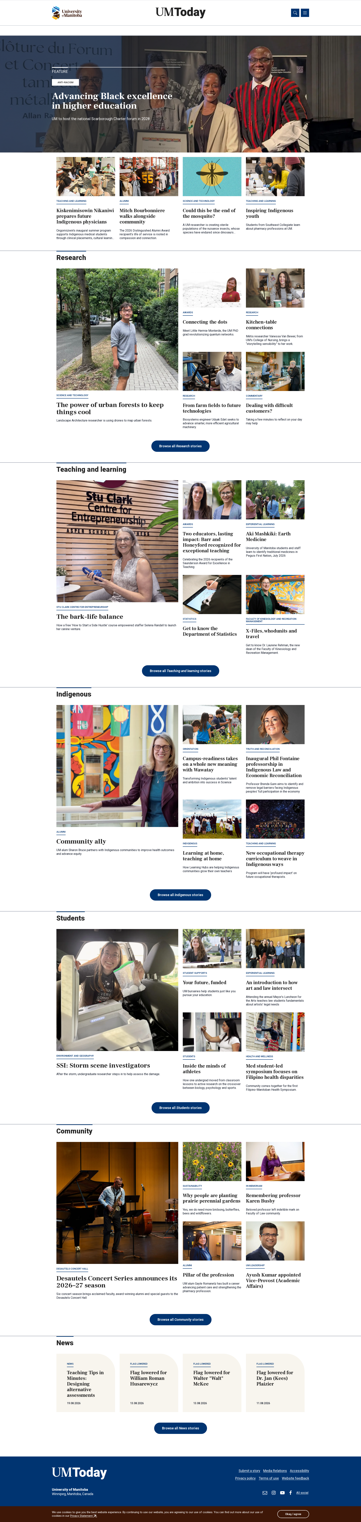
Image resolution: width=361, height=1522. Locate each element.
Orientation (190, 749)
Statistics (189, 618)
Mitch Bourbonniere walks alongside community (142, 216)
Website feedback (295, 1478)
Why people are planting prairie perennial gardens (211, 1198)
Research (252, 312)
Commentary (254, 395)
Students (189, 1056)
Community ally (81, 841)
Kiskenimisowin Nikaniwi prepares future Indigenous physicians (85, 216)
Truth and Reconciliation (263, 749)
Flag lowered (139, 1363)
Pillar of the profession (208, 1275)
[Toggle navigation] (305, 13)
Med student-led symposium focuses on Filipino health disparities (275, 1072)
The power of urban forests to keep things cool (110, 408)
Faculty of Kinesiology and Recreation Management (271, 620)
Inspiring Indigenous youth (269, 213)
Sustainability (192, 1185)
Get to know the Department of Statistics (210, 631)
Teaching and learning (71, 201)
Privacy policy (245, 1478)
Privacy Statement (83, 1515)
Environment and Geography (75, 1055)
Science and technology (199, 201)
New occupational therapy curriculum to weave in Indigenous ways (275, 859)
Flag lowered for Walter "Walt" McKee (211, 1378)
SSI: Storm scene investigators (103, 1065)
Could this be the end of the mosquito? (209, 213)
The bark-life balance (89, 616)
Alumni (124, 201)
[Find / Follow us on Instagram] (273, 1493)
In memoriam (254, 1185)
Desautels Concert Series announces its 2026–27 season (116, 1282)
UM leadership (255, 1265)
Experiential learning (260, 524)
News (70, 1363)
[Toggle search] (295, 13)
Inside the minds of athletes (204, 1069)
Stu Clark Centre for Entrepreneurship (82, 607)
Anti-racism (65, 82)
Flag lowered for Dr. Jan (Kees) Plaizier (274, 1378)
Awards (188, 312)
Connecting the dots (205, 322)
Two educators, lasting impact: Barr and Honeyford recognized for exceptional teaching (212, 542)
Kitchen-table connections (261, 325)
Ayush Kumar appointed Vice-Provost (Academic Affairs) (273, 1281)
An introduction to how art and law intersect (272, 985)
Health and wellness (259, 1056)
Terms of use (269, 1478)
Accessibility (299, 1471)
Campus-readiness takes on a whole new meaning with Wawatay (210, 764)
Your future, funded (204, 982)
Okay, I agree (293, 1514)
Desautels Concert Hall (72, 1268)
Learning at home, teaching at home (203, 856)
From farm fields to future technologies (212, 408)
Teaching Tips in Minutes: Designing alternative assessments (85, 1384)
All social (302, 1493)
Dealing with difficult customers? (269, 408)
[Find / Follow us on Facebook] (290, 1493)
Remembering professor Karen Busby (273, 1198)
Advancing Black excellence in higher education (112, 101)
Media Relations (275, 1471)
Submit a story (249, 1471)
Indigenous (190, 843)
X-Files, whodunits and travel (271, 634)
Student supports (195, 973)
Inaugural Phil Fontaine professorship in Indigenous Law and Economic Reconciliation (274, 767)
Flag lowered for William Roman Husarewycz (148, 1378)
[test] (265, 1493)
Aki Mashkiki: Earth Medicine (268, 537)
